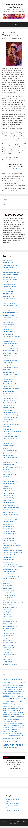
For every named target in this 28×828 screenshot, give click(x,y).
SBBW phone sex (8, 559)
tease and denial (8, 633)
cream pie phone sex (9, 365)
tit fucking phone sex (9, 643)
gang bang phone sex (10, 438)
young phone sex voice (10, 664)
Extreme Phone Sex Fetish (14, 6)
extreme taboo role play (9, 708)
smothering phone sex (10, 607)
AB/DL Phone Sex (8, 263)
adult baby (6, 683)
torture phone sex (8, 645)
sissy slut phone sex (9, 600)
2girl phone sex (8, 260)
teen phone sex (8, 638)
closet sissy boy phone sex (17, 691)
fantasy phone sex (9, 405)
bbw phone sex (8, 293)
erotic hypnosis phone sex (11, 388)
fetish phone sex (15, 178)
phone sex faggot (8, 524)
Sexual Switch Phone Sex (11, 576)
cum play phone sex (17, 699)
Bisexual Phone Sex (9, 303)
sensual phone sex (9, 571)
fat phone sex (7, 410)
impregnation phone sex (10, 462)
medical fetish (7, 486)
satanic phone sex (13, 727)
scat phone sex (8, 562)
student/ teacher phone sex (12, 731)
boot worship (7, 310)
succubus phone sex (9, 624)
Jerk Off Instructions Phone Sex (13, 467)
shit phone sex (7, 581)
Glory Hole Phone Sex (10, 450)
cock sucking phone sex (10, 350)
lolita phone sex (8, 479)
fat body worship (8, 407)
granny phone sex (8, 455)
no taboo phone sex (9, 502)
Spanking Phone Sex (9, 612)
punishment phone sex (10, 543)
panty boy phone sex (9, 510)
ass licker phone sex (9, 277)
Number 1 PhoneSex (12, 810)
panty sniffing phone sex (10, 514)
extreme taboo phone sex (11, 396)
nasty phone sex (8, 495)
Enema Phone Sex (8, 386)
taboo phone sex (10, 183)
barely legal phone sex (10, 286)
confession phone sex (10, 360)
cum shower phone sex (9, 701)
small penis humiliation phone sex (13, 602)
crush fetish (6, 369)
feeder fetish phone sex (10, 412)
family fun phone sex (9, 400)
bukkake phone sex (9, 320)
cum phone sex (8, 379)
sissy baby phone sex (10, 590)
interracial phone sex (12, 719)
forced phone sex (8, 434)
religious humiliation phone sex (12, 552)
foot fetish (6, 426)
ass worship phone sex (11, 174)
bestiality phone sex (9, 298)
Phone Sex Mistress (9, 531)
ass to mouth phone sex (15, 682)
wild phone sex (8, 662)
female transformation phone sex (13, 415)
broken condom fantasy (7, 689)
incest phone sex (8, 464)
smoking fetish (7, 605)
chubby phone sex (9, 341)
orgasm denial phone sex (11, 505)
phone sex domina (9, 521)
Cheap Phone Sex (8, 334)
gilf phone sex (7, 448)
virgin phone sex (8, 657)
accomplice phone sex (10, 265)
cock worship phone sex (15, 693)
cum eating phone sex (10, 374)
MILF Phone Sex (8, 488)
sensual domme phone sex (11, 569)
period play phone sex (10, 519)
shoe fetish (6, 583)
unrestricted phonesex (10, 654)
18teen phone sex (12, 679)
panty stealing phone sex (15, 725)
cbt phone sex (7, 329)
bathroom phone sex (9, 289)
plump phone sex (8, 538)
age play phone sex (9, 267)
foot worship (7, 429)
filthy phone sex (8, 422)
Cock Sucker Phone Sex (10, 348)
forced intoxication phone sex (12, 431)
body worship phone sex (10, 308)
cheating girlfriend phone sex (12, 336)
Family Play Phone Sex (10, 403)
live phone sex (7, 476)
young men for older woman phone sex (13, 741)
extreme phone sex (9, 393)
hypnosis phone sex (9, 460)
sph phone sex (7, 614)
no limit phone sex (8, 500)
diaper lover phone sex (7, 706)
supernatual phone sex (8, 733)
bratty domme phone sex (11, 312)
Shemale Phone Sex (9, 578)
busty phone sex (8, 322)
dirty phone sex (8, 381)
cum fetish (5, 698)
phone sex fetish (8, 529)
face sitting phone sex (10, 398)
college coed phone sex (13, 696)
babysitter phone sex (9, 282)
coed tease (6, 358)
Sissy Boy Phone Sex (9, 595)
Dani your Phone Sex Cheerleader (14, 185)
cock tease (6, 693)
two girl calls (7, 650)
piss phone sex (7, 536)
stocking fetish (7, 616)
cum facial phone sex (9, 377)
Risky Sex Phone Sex (9, 555)
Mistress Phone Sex (9, 491)
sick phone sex (7, 588)
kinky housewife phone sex (9, 721)
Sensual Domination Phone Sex (13, 567)
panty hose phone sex (10, 512)
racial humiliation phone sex (11, 545)
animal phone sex (8, 270)
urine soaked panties (16, 735)
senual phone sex (8, 574)
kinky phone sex (8, 472)
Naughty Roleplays (9, 498)
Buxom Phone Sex (8, 324)
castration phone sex (9, 327)
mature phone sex (8, 483)
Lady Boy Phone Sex (9, 474)
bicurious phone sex (9, 301)
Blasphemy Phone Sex (10, 305)
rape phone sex (8, 548)
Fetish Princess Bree (12, 803)
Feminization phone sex (10, 417)
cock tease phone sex (10, 353)
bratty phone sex (8, 315)
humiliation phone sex (9, 181)
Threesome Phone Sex (10, 640)
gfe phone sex (7, 443)
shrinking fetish (8, 586)
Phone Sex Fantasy (9, 526)
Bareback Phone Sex (9, 284)
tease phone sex (8, 635)
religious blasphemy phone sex (12, 550)
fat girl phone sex (10, 710)
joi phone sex (21, 719)
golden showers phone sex (11, 453)
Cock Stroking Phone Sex (11, 346)
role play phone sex (9, 557)
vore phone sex (8, 659)
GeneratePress (14, 823)
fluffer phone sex (13, 712)
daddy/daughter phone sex (18, 704)
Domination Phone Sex (10, 384)
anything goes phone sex (11, 272)
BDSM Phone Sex (8, 296)
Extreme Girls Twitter (14, 169)
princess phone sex (9, 540)
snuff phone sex (8, 609)
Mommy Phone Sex (9, 493)
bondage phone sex (15, 687)
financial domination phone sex (13, 424)
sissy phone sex (8, 597)
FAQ (4, 204)
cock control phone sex (10, 343)
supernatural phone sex (10, 626)
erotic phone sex (17, 706)
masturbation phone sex (10, 481)
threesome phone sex (18, 733)
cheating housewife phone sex (12, 339)
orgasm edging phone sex (11, 507)
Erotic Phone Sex (8, 391)
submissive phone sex (10, 621)
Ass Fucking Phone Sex (10, 274)
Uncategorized (7, 652)
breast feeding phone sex (11, 317)
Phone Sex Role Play (9, 533)
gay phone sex (7, 441)
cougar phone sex (8, 362)
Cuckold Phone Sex (9, 372)
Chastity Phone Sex (9, 331)
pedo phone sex (8, 517)
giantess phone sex (9, 445)
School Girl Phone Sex (10, 564)
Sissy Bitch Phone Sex (10, 593)
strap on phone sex (9, 619)
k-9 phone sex (7, 469)
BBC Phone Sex (8, 291)
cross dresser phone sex (10, 367)
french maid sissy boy (10, 436)
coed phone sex (8, 355)
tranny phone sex (8, 647)
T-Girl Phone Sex (8, 628)
